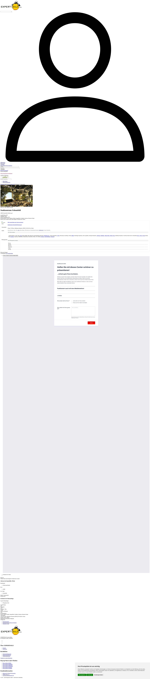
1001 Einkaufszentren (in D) (10, 184)
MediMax (102, 235)
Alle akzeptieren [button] (82, 674)
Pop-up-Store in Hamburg (7, 664)
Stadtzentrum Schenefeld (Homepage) (15, 224)
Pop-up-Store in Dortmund (8, 666)
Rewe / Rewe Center (141, 235)
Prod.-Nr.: (2, 207)
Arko (18, 230)
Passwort (2, 167)
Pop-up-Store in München (7, 665)
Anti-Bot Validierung (4, 175)
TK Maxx (42, 236)
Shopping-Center (6, 623)
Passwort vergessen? (4, 170)
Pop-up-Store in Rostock (7, 667)
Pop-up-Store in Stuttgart (7, 668)
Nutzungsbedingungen (7, 653)
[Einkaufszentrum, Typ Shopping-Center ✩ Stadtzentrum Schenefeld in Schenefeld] (16, 206)
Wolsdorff (52, 236)
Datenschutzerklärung (7, 655)
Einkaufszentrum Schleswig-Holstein (10, 622)
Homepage (2, 184)
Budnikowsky (41, 230)
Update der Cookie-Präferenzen (6, 658)
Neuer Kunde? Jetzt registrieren (6, 165)
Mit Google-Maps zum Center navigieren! (15, 222)
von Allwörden (47, 236)
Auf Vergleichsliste (9, 253)
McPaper (98, 235)
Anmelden (2, 169)
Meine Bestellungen (6, 182)
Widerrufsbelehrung (6, 656)
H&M (73, 235)
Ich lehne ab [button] (89, 674)
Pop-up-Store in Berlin (7, 663)
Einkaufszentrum (6, 621)
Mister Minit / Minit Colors (110, 235)
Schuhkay (12, 236)
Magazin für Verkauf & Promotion (9, 673)
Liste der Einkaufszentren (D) (8, 675)
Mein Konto (5, 181)
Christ (58, 235)
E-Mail (1, 166)
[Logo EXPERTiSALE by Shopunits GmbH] (11, 10)
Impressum (5, 649)
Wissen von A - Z (6, 674)
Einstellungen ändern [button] (98, 674)
